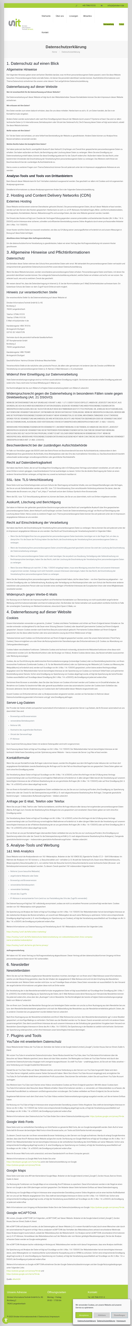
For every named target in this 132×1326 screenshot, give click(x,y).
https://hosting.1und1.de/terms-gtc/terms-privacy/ (27, 945)
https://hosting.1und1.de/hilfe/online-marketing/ (26, 932)
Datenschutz (44, 1317)
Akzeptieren (84, 1315)
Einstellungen (119, 1315)
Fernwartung (108, 24)
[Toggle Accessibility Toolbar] (6, 1320)
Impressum (121, 1321)
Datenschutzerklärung (87, 1321)
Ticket (121, 24)
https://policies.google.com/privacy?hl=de (107, 1116)
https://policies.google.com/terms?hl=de (23, 1274)
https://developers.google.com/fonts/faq (23, 1162)
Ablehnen (102, 1315)
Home (54, 52)
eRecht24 (16, 1279)
